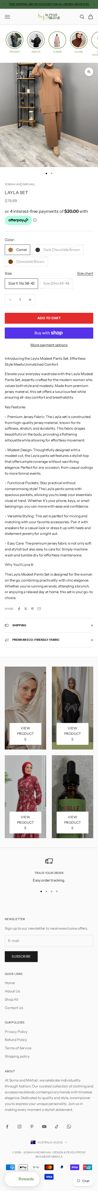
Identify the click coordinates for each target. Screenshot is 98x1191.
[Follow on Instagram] (19, 1126)
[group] (14, 42)
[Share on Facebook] (19, 609)
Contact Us (14, 1007)
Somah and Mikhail (20, 184)
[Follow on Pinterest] (31, 1126)
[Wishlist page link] (73, 16)
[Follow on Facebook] (7, 1126)
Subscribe (21, 956)
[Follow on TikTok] (56, 1126)
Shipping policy (17, 1056)
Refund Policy (16, 1039)
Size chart (85, 273)
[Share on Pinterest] (32, 609)
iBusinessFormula (49, 1156)
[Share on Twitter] (26, 609)
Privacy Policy (16, 1031)
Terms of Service (18, 1048)
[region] (49, 870)
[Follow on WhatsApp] (69, 1126)
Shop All (11, 999)
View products (25, 733)
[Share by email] (39, 609)
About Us (12, 991)
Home (10, 983)
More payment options (48, 345)
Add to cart (49, 318)
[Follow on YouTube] (44, 1126)
